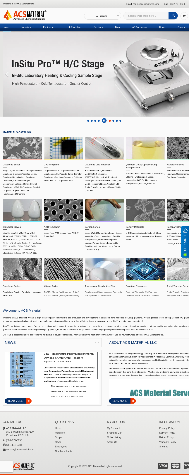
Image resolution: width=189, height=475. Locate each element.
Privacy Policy (167, 428)
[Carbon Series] (104, 210)
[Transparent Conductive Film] (104, 269)
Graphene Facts (63, 451)
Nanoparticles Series (178, 227)
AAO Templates (52, 227)
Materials (26, 27)
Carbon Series (92, 227)
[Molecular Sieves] (22, 210)
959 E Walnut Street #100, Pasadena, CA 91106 (20, 432)
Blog (117, 27)
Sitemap (163, 446)
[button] (6, 73)
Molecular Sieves (12, 227)
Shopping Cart (114, 432)
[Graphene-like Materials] (104, 148)
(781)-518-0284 (14, 445)
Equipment (48, 27)
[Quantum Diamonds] (145, 269)
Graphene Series (11, 164)
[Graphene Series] (22, 148)
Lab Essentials (74, 27)
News (162, 27)
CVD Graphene (51, 164)
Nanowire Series (175, 164)
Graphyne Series (11, 286)
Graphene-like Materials (98, 164)
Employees (61, 446)
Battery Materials (135, 227)
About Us (112, 442)
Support (181, 27)
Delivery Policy (167, 432)
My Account (113, 428)
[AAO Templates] (63, 210)
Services (98, 27)
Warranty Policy (167, 442)
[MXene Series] (63, 269)
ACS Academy (139, 27)
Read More (15, 401)
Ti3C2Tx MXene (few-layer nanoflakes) (61, 295)
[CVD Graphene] (63, 148)
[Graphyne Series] (22, 269)
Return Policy (166, 437)
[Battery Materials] (145, 210)
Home (6, 27)
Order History (114, 437)
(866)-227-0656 (177, 4)
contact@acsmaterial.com (146, 4)
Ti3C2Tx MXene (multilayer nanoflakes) (61, 292)
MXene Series (51, 286)
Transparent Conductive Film (100, 286)
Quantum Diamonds (136, 286)
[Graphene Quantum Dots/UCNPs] (145, 148)
